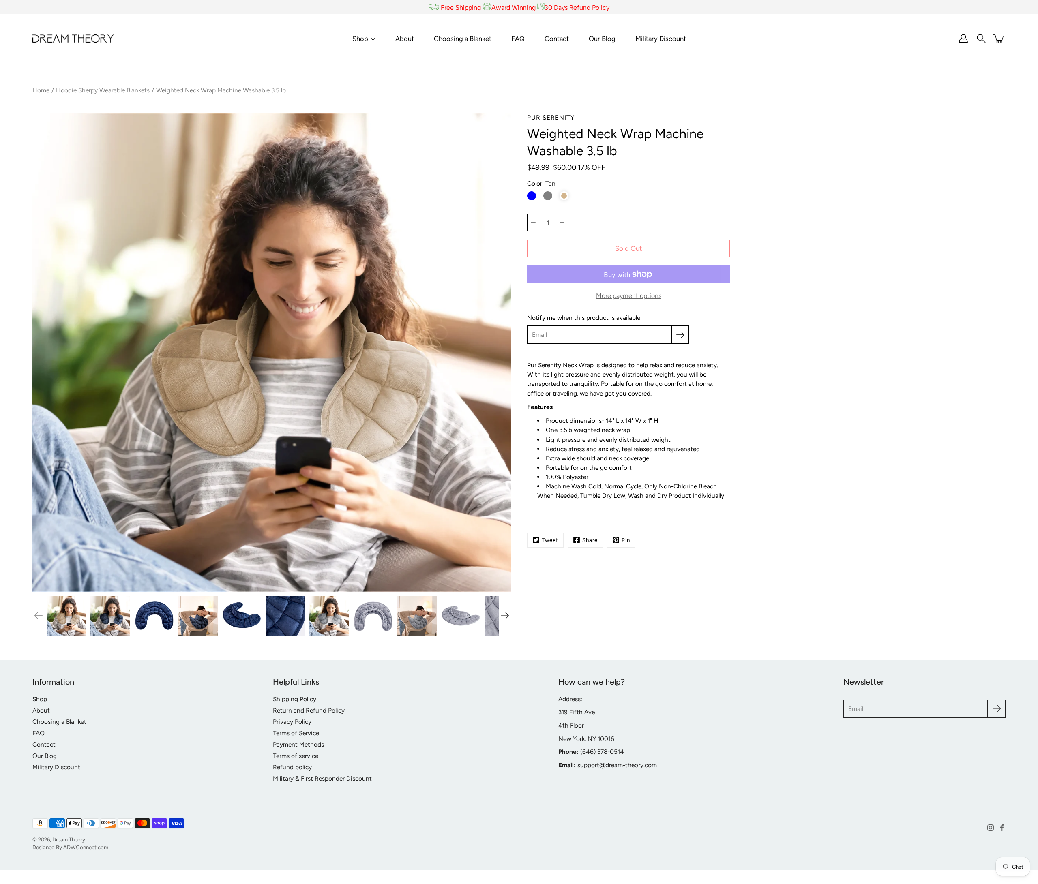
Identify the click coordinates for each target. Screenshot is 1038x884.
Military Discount (660, 38)
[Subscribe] (680, 334)
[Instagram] (990, 827)
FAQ (518, 38)
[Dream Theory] (73, 38)
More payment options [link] (628, 296)
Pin (626, 540)
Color (541, 183)
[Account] (963, 38)
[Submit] (996, 709)
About (404, 38)
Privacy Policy (292, 722)
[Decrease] (533, 222)
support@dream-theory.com (617, 765)
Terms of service (295, 756)
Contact (557, 38)
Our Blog (602, 38)
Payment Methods (298, 744)
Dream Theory (68, 839)
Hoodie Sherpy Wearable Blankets (103, 90)
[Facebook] (1002, 827)
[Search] (981, 38)
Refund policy (292, 767)
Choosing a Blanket (462, 38)
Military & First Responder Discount (322, 778)
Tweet (550, 540)
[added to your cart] (999, 38)
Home (40, 90)
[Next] (505, 616)
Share (590, 540)
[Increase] (562, 222)
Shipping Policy (294, 699)
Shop (360, 38)
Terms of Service (296, 733)
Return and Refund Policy (309, 710)
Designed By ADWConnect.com (70, 847)
